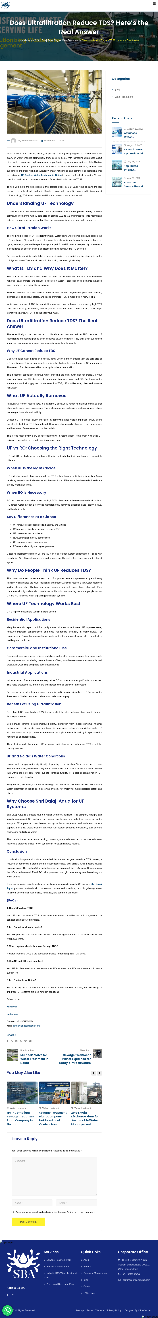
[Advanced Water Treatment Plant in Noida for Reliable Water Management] (117, 132)
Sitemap (79, 1310)
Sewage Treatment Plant (58, 1260)
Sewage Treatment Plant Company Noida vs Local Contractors (53, 1118)
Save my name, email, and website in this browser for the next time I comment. (55, 1212)
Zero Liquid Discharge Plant (60, 1284)
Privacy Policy (114, 1310)
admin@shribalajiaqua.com (26, 1025)
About (86, 1260)
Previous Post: (27, 1050)
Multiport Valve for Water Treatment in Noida (34, 1059)
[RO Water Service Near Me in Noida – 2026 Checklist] (117, 182)
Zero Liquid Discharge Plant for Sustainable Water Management (85, 1118)
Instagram (12, 1014)
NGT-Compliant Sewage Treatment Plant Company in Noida (20, 1118)
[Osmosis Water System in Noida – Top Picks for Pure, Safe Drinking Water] (117, 149)
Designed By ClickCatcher (138, 1310)
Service (87, 1266)
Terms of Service (95, 1310)
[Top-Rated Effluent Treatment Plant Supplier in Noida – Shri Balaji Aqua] (117, 165)
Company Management (95, 1273)
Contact (87, 1286)
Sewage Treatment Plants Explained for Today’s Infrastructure (74, 1059)
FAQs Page (89, 1293)
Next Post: (85, 1050)
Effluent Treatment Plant (58, 1266)
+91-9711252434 (131, 1274)
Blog (117, 89)
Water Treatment (124, 97)
